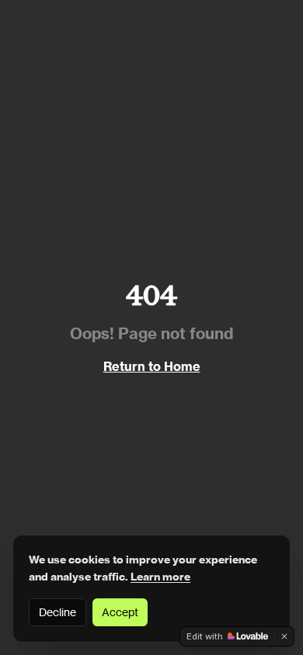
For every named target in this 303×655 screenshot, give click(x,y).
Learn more (160, 577)
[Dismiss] (284, 636)
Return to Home (151, 366)
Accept (120, 612)
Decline (57, 612)
